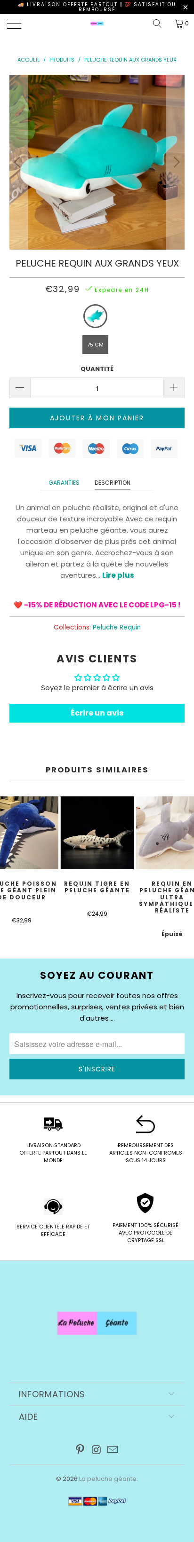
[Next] (175, 162)
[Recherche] (160, 23)
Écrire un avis (97, 713)
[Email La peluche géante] (113, 1450)
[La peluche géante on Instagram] (96, 1450)
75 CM (95, 344)
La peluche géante (108, 1478)
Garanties (64, 483)
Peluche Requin (117, 627)
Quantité (97, 368)
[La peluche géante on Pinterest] (80, 1450)
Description (112, 483)
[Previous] (18, 162)
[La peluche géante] (97, 23)
